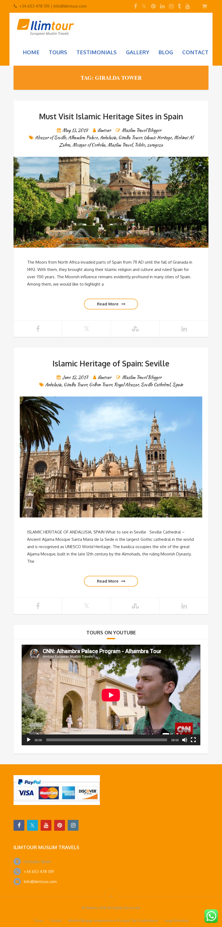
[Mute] (184, 740)
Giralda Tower (130, 138)
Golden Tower (100, 385)
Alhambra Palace (83, 138)
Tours (58, 52)
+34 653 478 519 (39, 871)
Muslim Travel (119, 145)
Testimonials (96, 52)
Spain (177, 385)
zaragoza (155, 145)
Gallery (137, 52)
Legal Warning (176, 920)
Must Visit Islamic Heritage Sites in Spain (111, 116)
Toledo (140, 145)
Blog (165, 52)
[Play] (28, 740)
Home (31, 52)
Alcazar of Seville (50, 138)
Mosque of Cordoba (88, 145)
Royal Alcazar (126, 385)
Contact (195, 52)
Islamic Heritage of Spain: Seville (111, 363)
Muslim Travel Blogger (141, 130)
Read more (108, 303)
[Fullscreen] (193, 740)
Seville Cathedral (155, 385)
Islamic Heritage (158, 138)
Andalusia (108, 138)
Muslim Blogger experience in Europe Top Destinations (113, 920)
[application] (111, 695)
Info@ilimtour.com (40, 881)
